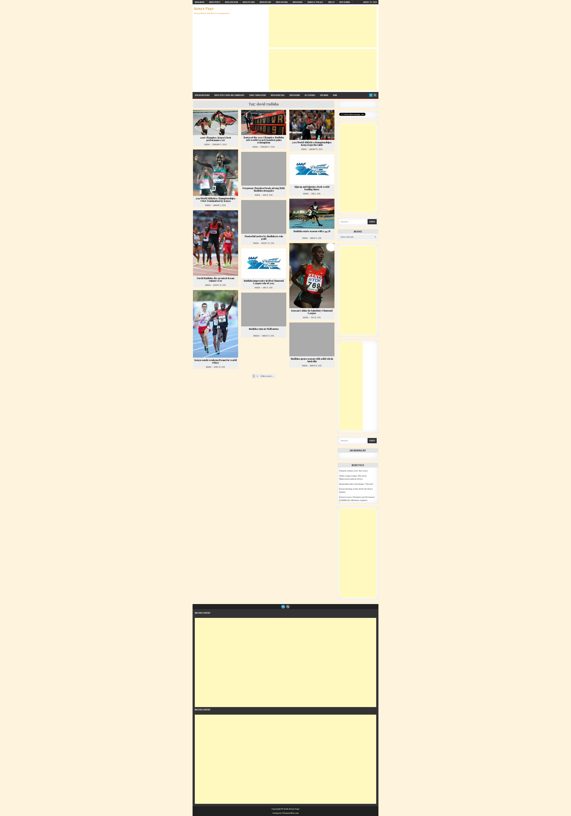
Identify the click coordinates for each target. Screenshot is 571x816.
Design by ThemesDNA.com (286, 813)
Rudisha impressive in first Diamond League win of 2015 (264, 282)
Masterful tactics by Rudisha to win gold (263, 237)
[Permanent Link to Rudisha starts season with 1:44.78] (311, 214)
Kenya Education (231, 2)
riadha (207, 144)
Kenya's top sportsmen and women (216, 217)
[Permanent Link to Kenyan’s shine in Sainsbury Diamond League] (311, 275)
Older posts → (267, 376)
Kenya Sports (214, 2)
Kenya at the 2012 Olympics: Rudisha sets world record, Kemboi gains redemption (264, 140)
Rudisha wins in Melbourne (264, 328)
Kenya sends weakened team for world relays (215, 361)
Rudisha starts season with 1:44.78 (311, 231)
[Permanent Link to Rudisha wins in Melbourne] (263, 309)
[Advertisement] (323, 26)
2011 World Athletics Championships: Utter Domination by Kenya (216, 199)
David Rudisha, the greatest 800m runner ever (215, 279)
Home (335, 95)
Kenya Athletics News (264, 159)
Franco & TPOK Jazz (315, 2)
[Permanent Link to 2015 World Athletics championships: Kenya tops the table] (311, 125)
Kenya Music (200, 2)
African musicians (202, 95)
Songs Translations (257, 95)
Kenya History (265, 2)
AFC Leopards (310, 95)
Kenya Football (282, 2)
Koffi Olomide (344, 2)
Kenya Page (204, 8)
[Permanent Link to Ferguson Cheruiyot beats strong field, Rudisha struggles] (263, 169)
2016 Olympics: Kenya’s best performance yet (215, 139)
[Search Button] (375, 95)
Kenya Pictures (249, 2)
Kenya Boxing (295, 95)
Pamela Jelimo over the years (353, 471)
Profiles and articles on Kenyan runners (217, 123)
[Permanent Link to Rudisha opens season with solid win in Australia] (311, 339)
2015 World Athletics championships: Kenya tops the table (312, 143)
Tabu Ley (331, 2)
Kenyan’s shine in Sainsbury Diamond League (311, 312)
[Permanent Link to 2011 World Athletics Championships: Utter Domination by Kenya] (215, 173)
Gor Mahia (324, 95)
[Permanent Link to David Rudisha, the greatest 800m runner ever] (215, 243)
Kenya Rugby (298, 2)
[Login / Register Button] (371, 95)
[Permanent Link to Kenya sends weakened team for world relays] (215, 324)
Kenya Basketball (278, 95)
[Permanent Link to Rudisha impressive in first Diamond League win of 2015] (263, 263)
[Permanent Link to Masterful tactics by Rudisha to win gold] (263, 217)
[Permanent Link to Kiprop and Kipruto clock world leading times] (311, 169)
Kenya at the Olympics (216, 117)
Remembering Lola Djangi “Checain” (356, 484)
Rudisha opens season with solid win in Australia (312, 360)
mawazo (256, 336)
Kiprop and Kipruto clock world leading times (311, 188)
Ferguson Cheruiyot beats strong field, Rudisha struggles (263, 189)
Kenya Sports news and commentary (229, 95)
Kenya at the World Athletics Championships (313, 117)
